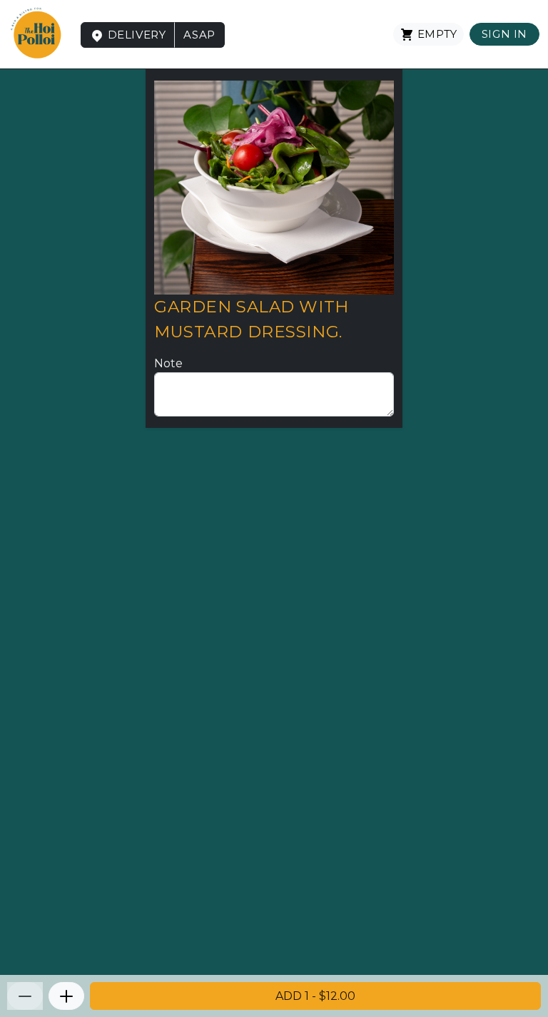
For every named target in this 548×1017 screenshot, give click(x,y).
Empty (435, 34)
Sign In (504, 34)
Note (168, 363)
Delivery (135, 34)
